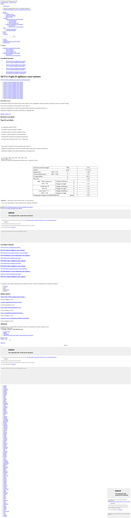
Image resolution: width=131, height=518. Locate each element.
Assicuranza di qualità (10, 30)
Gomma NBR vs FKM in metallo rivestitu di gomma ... (13, 296)
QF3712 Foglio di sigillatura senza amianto (15, 66)
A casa (4, 12)
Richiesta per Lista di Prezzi (7, 328)
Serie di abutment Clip (13, 23)
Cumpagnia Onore (10, 14)
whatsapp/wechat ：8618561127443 (8, 2)
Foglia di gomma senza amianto (26, 335)
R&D (4, 28)
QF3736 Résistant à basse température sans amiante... (16, 255)
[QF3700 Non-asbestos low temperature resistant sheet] (14, 268)
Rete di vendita (9, 17)
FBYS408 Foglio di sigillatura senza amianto (15, 73)
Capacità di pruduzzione (11, 29)
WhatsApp (3, 342)
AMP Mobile (6, 334)
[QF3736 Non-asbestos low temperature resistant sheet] (14, 252)
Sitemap (5, 332)
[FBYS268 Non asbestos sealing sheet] (11, 263)
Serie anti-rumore (12, 21)
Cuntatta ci (5, 34)
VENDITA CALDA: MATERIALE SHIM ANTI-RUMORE (15, 318)
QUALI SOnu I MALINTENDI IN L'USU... (11, 307)
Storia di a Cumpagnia (11, 15)
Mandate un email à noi (6, 114)
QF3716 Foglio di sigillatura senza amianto (12, 208)
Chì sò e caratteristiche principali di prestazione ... (12, 313)
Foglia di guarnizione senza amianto (11, 335)
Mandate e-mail (4, 338)
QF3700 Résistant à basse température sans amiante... (16, 271)
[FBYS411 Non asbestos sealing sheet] (11, 274)
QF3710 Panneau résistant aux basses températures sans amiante (19, 207)
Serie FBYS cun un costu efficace (16, 26)
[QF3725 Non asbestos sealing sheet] (10, 247)
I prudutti (5, 18)
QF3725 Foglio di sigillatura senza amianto (15, 62)
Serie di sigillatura (12, 20)
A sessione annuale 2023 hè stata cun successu (11, 302)
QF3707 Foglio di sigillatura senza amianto (15, 69)
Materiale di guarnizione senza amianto (14, 24)
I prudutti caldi (6, 331)
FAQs (4, 33)
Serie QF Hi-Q (12, 25)
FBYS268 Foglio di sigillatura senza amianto (13, 266)
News (4, 31)
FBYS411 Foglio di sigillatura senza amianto (13, 276)
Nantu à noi (5, 13)
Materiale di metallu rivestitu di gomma (14, 19)
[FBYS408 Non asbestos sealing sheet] (11, 258)
